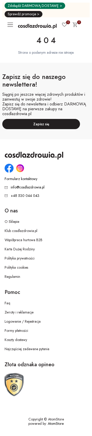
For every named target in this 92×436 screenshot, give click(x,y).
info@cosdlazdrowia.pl (27, 187)
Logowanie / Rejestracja (23, 321)
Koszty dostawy (16, 339)
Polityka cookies (16, 267)
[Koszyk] (74, 25)
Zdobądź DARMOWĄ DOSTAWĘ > (35, 5)
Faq (7, 303)
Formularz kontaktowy (21, 179)
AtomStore (56, 423)
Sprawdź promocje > (23, 14)
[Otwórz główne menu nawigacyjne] (11, 24)
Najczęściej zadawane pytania (27, 348)
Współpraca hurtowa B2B (23, 239)
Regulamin (12, 276)
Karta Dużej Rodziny (20, 249)
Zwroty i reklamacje (19, 312)
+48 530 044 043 (25, 195)
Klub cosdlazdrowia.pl (21, 230)
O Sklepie (12, 221)
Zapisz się (41, 124)
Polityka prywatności (19, 258)
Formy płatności (16, 330)
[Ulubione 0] (64, 25)
